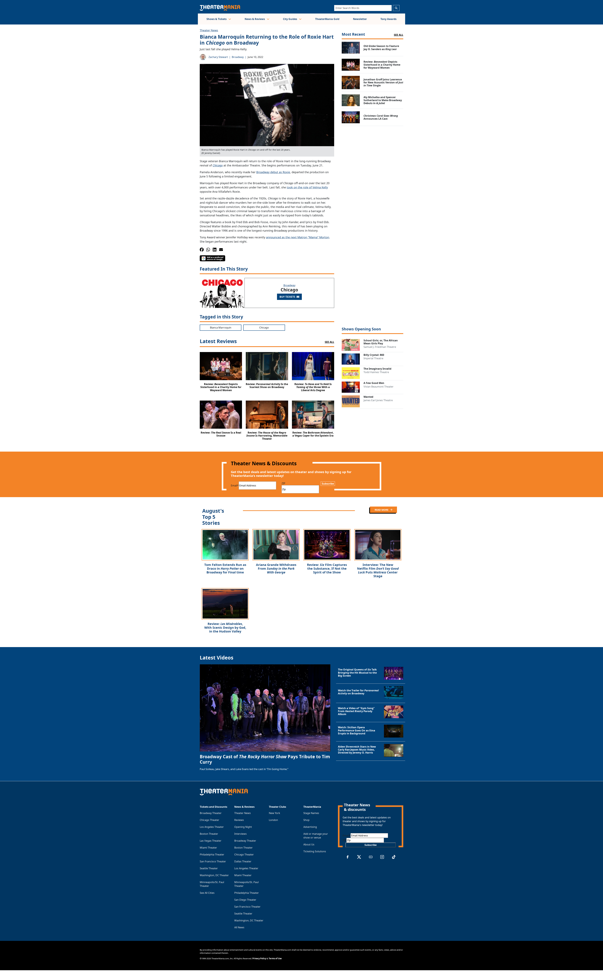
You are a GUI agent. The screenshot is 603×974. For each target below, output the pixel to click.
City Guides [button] (290, 19)
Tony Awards (388, 19)
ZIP (283, 483)
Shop (306, 820)
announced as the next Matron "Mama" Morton (297, 237)
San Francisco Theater (213, 861)
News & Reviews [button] (255, 19)
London (273, 820)
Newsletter (360, 19)
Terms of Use (275, 958)
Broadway (238, 57)
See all (398, 35)
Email (235, 485)
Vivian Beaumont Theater (379, 386)
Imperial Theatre (373, 358)
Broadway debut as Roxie (273, 172)
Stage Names (311, 813)
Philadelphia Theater (212, 854)
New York (274, 813)
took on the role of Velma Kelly (307, 187)
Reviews (239, 820)
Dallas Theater (242, 861)
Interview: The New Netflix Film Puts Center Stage (378, 570)
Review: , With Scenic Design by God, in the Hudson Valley (225, 627)
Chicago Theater (209, 820)
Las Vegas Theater (210, 840)
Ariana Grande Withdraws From (276, 568)
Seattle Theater (209, 868)
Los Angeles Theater (212, 827)
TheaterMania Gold (327, 19)
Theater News (209, 30)
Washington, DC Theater (214, 875)
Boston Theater (209, 834)
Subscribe (328, 483)
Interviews (240, 834)
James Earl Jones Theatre (378, 400)
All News (239, 927)
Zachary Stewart (218, 57)
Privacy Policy (259, 958)
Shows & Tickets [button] (216, 19)
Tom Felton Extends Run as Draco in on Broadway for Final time (225, 568)
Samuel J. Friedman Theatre (380, 347)
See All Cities (207, 893)
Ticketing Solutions (314, 851)
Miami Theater (208, 847)
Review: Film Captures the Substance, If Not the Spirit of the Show (327, 568)
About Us (308, 844)
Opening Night (243, 827)
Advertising (310, 827)
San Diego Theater (245, 899)
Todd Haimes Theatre (376, 372)
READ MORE (382, 509)
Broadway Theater (211, 813)
